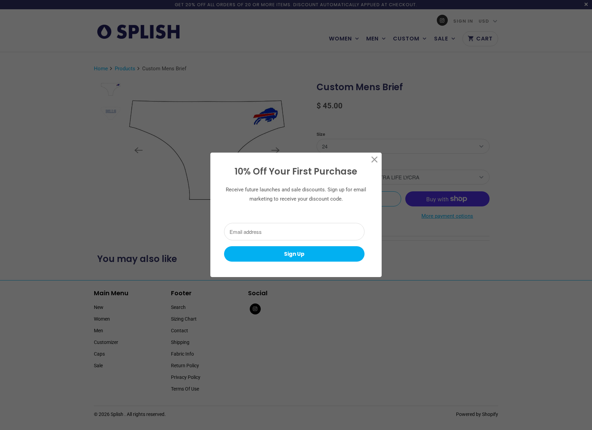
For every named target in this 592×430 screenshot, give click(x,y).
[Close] (375, 160)
